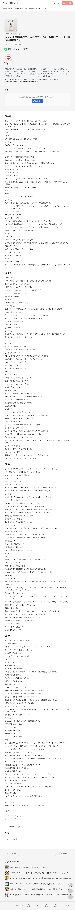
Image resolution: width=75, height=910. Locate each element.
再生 (9, 49)
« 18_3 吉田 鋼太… (11, 854)
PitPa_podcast (8, 63)
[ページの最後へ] (70, 897)
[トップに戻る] (70, 891)
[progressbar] (37, 901)
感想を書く (38, 101)
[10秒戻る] (28, 905)
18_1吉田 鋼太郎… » (63, 854)
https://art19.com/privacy (29, 79)
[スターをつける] (6, 44)
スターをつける (11, 827)
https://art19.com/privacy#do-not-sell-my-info (21, 81)
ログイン (57, 3)
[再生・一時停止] (37, 905)
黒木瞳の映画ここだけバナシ (12, 9)
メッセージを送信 (22, 49)
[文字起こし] (20, 34)
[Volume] (21, 906)
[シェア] (9, 44)
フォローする (17, 44)
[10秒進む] (46, 905)
